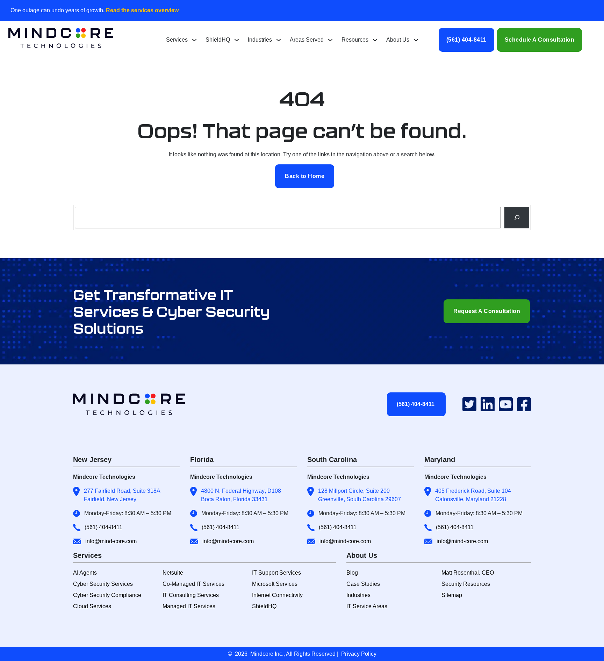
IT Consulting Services (191, 595)
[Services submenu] (194, 40)
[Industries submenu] (278, 40)
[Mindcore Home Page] (135, 404)
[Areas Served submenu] (330, 40)
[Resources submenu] (375, 40)
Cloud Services (92, 606)
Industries (358, 595)
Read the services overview (142, 10)
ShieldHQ (264, 606)
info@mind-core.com (111, 541)
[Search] (516, 217)
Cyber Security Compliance (107, 595)
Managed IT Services (189, 606)
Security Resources (465, 584)
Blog (352, 573)
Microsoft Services (274, 584)
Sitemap (451, 595)
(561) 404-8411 (466, 40)
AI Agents (85, 573)
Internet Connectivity (277, 595)
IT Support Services (276, 573)
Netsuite (173, 573)
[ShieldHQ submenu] (236, 40)
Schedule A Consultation (540, 40)
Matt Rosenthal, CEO (467, 573)
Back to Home (304, 176)
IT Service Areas (366, 606)
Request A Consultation (486, 311)
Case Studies (363, 584)
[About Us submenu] (415, 40)
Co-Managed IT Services (193, 584)
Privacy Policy (358, 654)
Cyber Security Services (103, 584)
